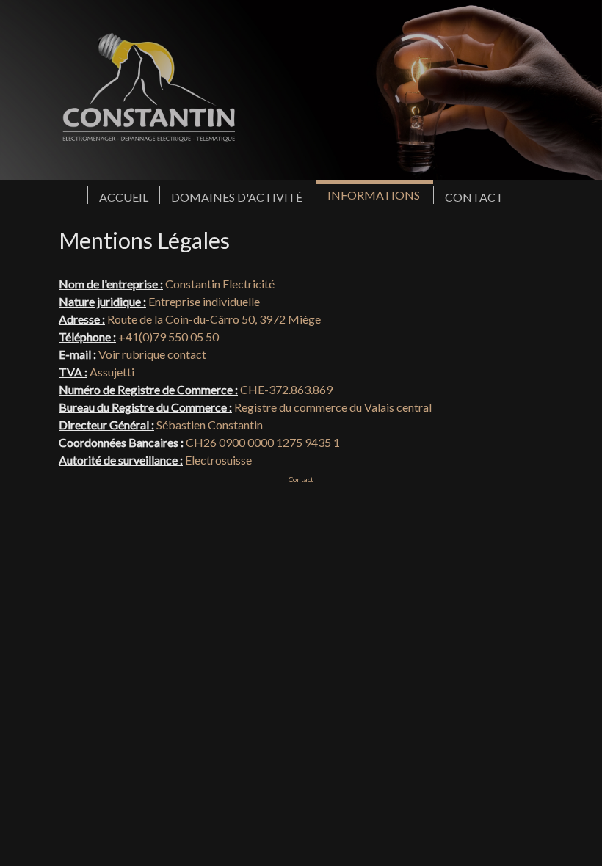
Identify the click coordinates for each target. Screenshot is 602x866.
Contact (301, 479)
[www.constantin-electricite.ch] (301, 90)
